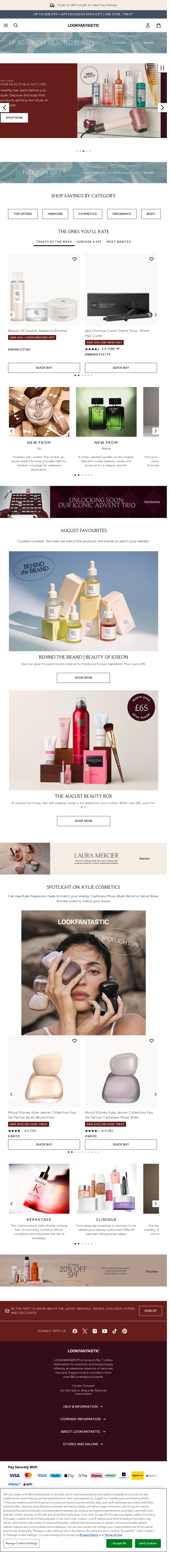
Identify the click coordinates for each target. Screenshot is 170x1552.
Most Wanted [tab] (119, 242)
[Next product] (155, 1094)
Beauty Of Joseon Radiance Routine (37, 331)
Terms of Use (113, 1535)
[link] (148, 25)
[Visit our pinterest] (125, 1331)
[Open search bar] (16, 25)
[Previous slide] (4, 107)
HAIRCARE (55, 214)
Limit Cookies (148, 1543)
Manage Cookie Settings (21, 1543)
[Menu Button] (5, 25)
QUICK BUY (44, 368)
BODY (151, 214)
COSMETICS (88, 214)
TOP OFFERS (22, 214)
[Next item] (155, 314)
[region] (83, 1520)
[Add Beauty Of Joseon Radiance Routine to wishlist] (75, 259)
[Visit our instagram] (95, 1331)
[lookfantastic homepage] (83, 25)
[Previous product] (11, 1094)
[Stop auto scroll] (162, 67)
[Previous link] (11, 431)
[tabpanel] (83, 315)
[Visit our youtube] (105, 1331)
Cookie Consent (83, 1386)
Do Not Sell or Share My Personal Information (83, 1392)
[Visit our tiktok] (115, 1331)
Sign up (150, 1311)
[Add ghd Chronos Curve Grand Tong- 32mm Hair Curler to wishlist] (152, 259)
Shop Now (14, 117)
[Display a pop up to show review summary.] (118, 348)
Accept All (119, 1543)
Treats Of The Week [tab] (54, 242)
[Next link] (155, 431)
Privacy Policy (89, 1535)
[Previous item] (11, 314)
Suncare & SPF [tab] (89, 242)
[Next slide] (162, 107)
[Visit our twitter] (85, 1331)
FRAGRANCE (122, 214)
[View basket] (159, 25)
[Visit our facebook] (75, 1331)
